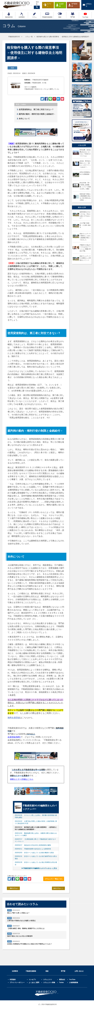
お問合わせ (89, 5)
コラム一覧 (29, 36)
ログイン (49, 5)
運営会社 (62, 979)
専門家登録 (74, 5)
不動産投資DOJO (14, 36)
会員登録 (61, 5)
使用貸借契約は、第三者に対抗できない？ (36, 109)
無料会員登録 (14, 717)
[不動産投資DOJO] (59, 99)
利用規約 (13, 979)
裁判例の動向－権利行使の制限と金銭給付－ (37, 114)
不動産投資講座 (31, 971)
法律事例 (15, 971)
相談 (47, 971)
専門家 (63, 971)
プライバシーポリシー (17, 982)
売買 (12, 68)
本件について (24, 119)
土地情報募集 (73, 982)
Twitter (61, 982)
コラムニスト (47, 979)
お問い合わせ (79, 971)
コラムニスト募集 (49, 982)
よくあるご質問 (34, 982)
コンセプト (32, 979)
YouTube (72, 979)
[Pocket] (62, 99)
